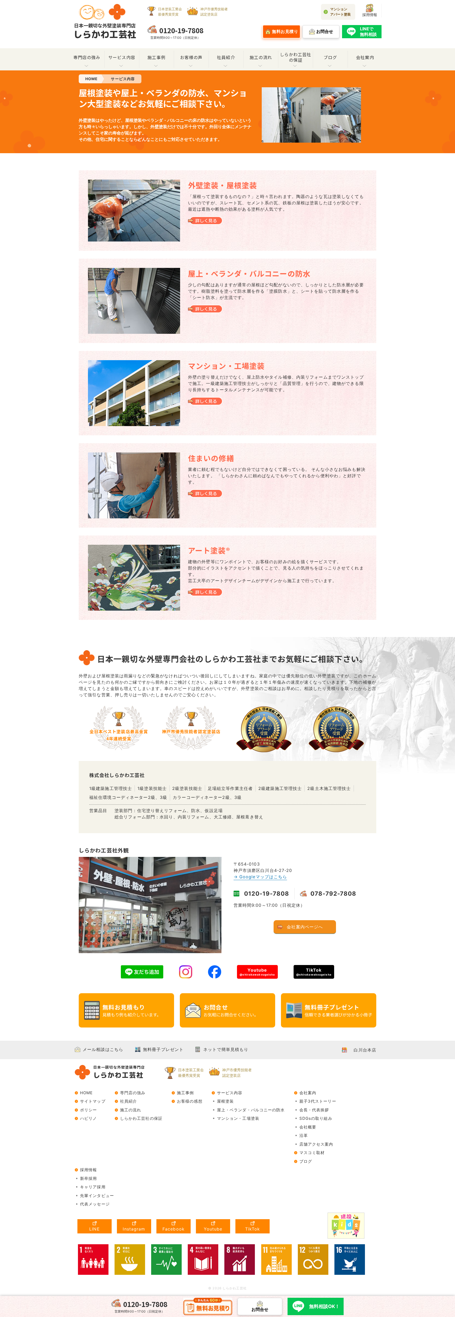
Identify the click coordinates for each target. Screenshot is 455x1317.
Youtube (257, 971)
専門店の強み (87, 57)
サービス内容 (121, 57)
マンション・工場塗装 (238, 1118)
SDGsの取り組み (315, 1118)
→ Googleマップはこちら (260, 876)
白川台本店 (365, 1050)
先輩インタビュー (97, 1195)
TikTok (314, 971)
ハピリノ (88, 1118)
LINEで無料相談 (368, 31)
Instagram (134, 1229)
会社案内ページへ (305, 926)
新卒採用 (88, 1178)
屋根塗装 (225, 1101)
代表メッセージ (95, 1204)
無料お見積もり (131, 1010)
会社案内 (365, 57)
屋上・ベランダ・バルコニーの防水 (251, 1109)
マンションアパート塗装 (340, 11)
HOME (86, 1092)
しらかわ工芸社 (104, 31)
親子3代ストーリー (317, 1101)
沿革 (303, 1135)
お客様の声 (191, 57)
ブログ (330, 57)
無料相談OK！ (324, 1306)
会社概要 (307, 1127)
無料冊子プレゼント (338, 1010)
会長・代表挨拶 (314, 1109)
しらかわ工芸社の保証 (295, 57)
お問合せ (231, 1010)
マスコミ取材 (312, 1152)
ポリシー (88, 1109)
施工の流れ (261, 57)
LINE (94, 1229)
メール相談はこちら (103, 1049)
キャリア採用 (93, 1186)
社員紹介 (226, 57)
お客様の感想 (189, 1101)
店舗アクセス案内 (316, 1144)
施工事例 (156, 57)
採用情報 (369, 14)
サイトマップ (93, 1101)
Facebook (173, 1229)
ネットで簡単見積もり (225, 1049)
